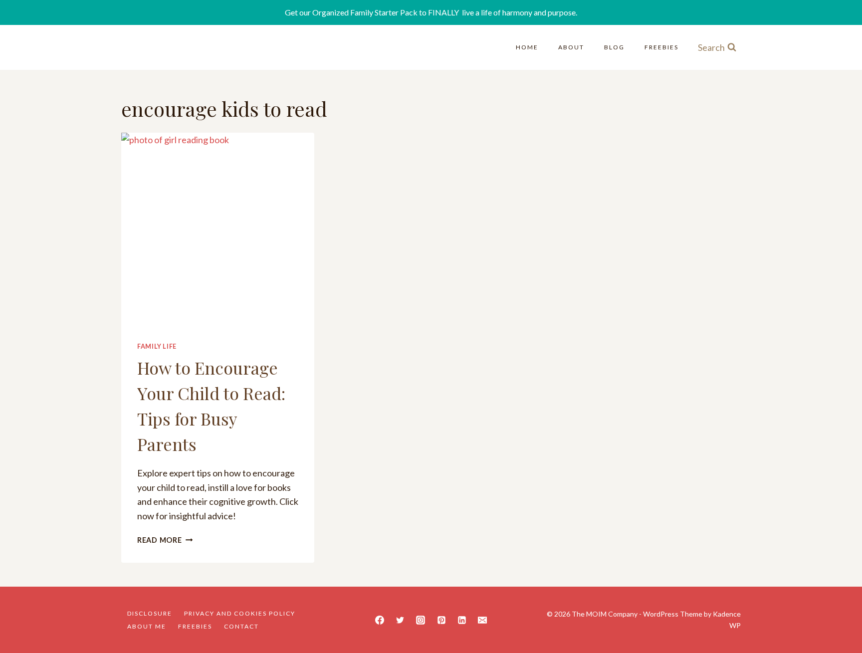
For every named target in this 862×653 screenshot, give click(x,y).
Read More (165, 540)
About (571, 47)
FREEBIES (661, 47)
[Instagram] (421, 620)
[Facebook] (380, 620)
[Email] (482, 620)
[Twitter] (400, 620)
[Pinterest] (441, 620)
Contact (241, 626)
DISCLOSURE (149, 613)
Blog (614, 47)
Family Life (157, 346)
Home (527, 47)
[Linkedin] (462, 620)
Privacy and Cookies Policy (239, 613)
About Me (146, 626)
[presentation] (217, 229)
